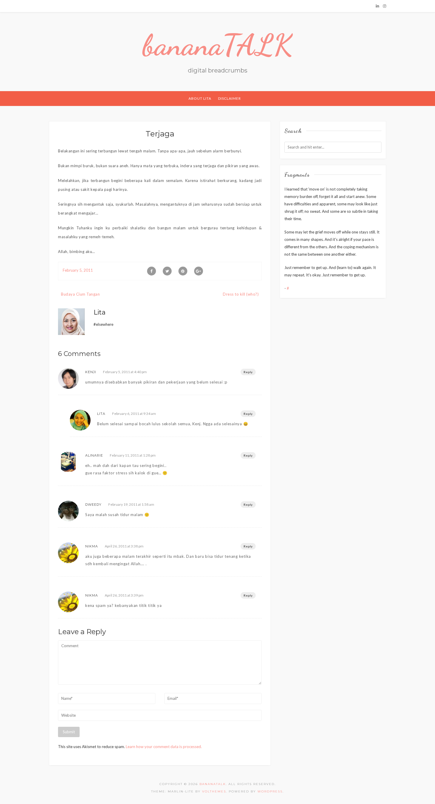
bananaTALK (218, 45)
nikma (91, 546)
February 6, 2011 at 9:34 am (134, 413)
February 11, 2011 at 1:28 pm (133, 455)
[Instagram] (384, 6)
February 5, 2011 (78, 270)
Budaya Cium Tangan (80, 294)
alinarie (94, 455)
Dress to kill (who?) (241, 294)
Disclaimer (229, 98)
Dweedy (93, 504)
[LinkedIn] (377, 6)
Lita (100, 312)
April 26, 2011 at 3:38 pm (124, 546)
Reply (248, 372)
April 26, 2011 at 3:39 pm (124, 595)
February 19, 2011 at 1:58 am (131, 504)
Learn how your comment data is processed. (164, 746)
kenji (90, 372)
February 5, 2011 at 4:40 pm (125, 372)
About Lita (199, 98)
